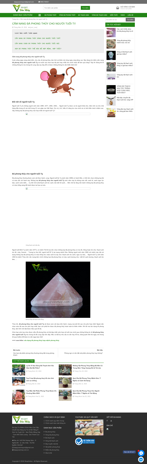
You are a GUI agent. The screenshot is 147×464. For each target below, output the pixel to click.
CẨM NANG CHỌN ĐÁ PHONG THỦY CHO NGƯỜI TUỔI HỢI (37, 44)
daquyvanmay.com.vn (21, 450)
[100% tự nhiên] (22, 8)
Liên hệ (130, 15)
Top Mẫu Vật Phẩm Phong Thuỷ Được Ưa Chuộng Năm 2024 (41, 392)
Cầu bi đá (48, 453)
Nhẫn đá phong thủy (52, 450)
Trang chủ (15, 19)
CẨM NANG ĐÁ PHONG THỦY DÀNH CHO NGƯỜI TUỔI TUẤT (37, 38)
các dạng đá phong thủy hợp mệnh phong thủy (41, 340)
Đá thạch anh (83, 15)
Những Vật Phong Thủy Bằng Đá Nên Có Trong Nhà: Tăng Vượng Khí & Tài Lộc (88, 367)
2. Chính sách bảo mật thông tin (55, 423)
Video (123, 15)
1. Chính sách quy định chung (54, 421)
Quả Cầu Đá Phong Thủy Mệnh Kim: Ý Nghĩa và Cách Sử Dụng (87, 379)
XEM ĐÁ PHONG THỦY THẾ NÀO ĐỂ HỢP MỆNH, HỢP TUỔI (37, 49)
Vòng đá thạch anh (99, 15)
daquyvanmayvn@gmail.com (24, 447)
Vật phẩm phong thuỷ (52, 447)
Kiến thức (114, 15)
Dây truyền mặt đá (51, 444)
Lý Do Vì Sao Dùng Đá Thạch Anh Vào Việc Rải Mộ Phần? (40, 367)
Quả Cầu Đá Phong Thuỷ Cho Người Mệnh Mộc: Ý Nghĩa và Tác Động (86, 392)
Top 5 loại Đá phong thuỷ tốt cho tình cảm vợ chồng (40, 379)
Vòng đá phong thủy (67, 15)
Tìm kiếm (85, 8)
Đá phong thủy (50, 15)
